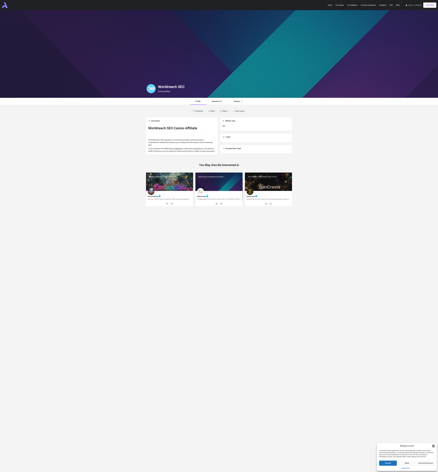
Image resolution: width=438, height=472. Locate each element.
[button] (433, 446)
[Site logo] (5, 5)
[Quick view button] (167, 204)
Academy (382, 5)
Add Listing (430, 5)
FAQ (391, 5)
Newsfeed (215, 101)
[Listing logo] (151, 88)
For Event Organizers (368, 5)
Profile (198, 101)
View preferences (425, 463)
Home (330, 5)
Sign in (410, 5)
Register (419, 5)
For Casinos (340, 5)
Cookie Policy (406, 468)
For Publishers (352, 5)
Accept (388, 463)
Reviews (238, 101)
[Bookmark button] (172, 204)
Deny (407, 463)
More (398, 5)
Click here (178, 148)
